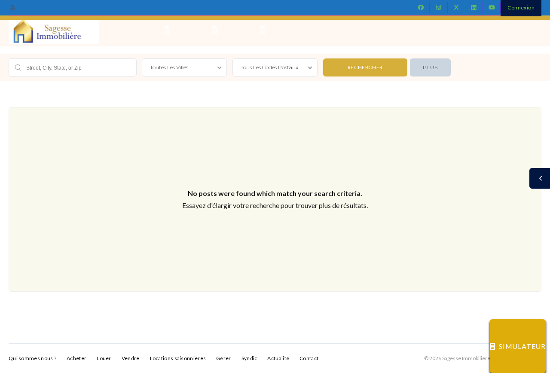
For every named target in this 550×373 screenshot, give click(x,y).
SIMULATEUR (522, 346)
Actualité (278, 358)
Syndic (249, 358)
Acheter (76, 358)
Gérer (223, 358)
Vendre (131, 358)
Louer (104, 358)
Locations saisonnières (178, 358)
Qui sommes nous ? (32, 358)
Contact (308, 358)
